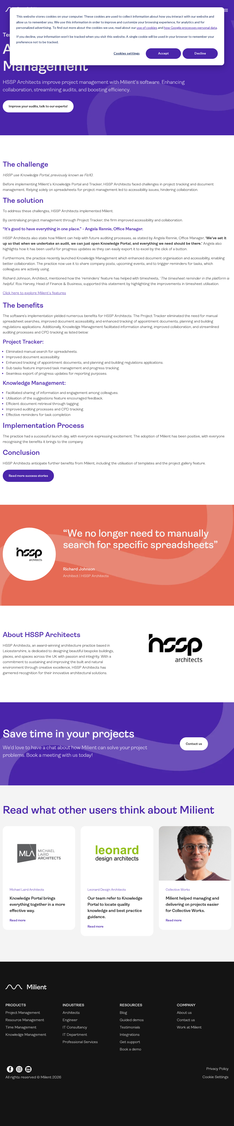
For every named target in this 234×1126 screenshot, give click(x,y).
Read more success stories (28, 476)
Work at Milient (189, 1027)
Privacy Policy (217, 1068)
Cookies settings (127, 53)
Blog (123, 1012)
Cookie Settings (215, 1077)
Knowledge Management (25, 1034)
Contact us (194, 744)
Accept (163, 53)
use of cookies (147, 28)
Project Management (22, 1012)
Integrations (130, 1034)
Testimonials (130, 1027)
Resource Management (24, 1020)
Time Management (20, 1027)
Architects (71, 1012)
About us (184, 1012)
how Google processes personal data (190, 28)
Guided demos (132, 1020)
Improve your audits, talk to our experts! (38, 106)
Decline (200, 53)
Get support (130, 1042)
